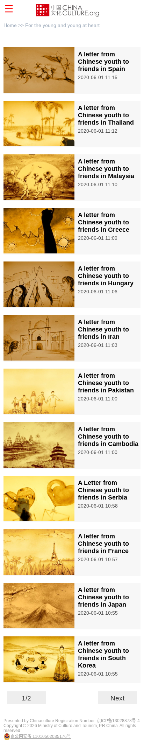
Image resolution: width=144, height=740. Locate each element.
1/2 (26, 698)
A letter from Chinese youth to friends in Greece (103, 222)
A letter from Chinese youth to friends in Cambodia (108, 436)
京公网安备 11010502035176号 (40, 736)
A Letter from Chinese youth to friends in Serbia (103, 490)
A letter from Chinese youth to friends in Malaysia (106, 169)
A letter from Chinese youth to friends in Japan (103, 597)
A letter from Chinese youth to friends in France (103, 543)
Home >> (14, 25)
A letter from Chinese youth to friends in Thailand (106, 115)
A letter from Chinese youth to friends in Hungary (106, 276)
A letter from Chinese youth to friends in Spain (103, 61)
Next (117, 698)
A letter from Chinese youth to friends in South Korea (103, 654)
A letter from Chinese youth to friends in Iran (103, 329)
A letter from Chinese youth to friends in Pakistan (106, 383)
